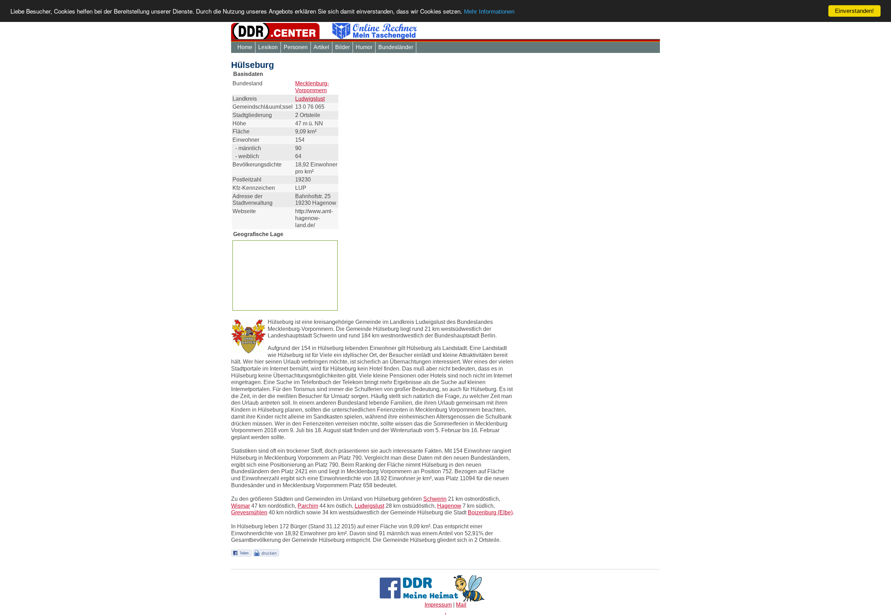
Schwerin (435, 499)
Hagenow (449, 506)
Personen (296, 47)
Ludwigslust (310, 99)
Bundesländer (395, 47)
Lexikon (268, 47)
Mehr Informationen (489, 12)
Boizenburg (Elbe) (490, 512)
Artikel (321, 47)
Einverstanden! (854, 11)
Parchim (308, 506)
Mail (461, 605)
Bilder (342, 47)
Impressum (438, 605)
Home (244, 47)
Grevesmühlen (249, 512)
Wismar (240, 506)
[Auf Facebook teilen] (241, 552)
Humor (364, 47)
